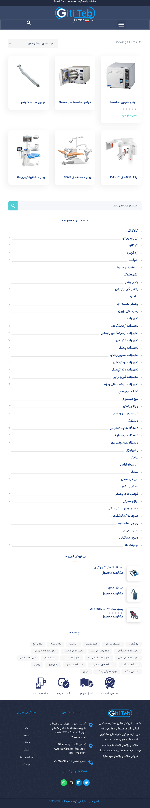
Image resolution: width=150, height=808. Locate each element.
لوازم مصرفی (130, 501)
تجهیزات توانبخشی (125, 362)
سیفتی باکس (129, 486)
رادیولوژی (132, 450)
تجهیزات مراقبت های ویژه (121, 384)
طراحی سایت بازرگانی (89, 801)
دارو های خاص (28, 658)
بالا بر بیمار (55, 644)
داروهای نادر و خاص (124, 413)
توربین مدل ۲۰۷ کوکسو (33, 103)
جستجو (13, 205)
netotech (54, 801)
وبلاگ (26, 750)
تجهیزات (132, 318)
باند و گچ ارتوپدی (126, 289)
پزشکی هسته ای (127, 304)
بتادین (134, 296)
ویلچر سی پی (129, 530)
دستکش (132, 421)
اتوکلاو (133, 245)
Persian (79, 20)
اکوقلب (133, 260)
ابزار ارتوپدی (130, 238)
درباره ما (26, 735)
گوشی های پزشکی (126, 494)
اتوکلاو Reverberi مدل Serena (75, 103)
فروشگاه (26, 764)
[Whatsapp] (64, 782)
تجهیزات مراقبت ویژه (99, 658)
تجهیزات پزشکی (128, 347)
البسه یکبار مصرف (127, 267)
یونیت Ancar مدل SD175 (77, 178)
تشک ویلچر (49, 658)
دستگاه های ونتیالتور (124, 442)
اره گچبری (132, 252)
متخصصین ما (26, 757)
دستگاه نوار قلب (130, 665)
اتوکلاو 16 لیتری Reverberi (123, 103)
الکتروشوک (131, 274)
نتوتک (66, 801)
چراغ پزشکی (130, 406)
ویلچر (86, 672)
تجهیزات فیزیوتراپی (125, 377)
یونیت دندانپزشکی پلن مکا (31, 178)
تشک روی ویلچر (127, 391)
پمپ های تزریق (128, 311)
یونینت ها (131, 545)
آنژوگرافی (132, 231)
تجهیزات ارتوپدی (127, 340)
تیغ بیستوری (130, 399)
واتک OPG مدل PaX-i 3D (123, 178)
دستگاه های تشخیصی (124, 428)
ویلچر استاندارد (128, 523)
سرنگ (134, 472)
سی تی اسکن (129, 479)
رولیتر (134, 457)
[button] (121, 24)
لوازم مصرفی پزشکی (107, 672)
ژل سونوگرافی (129, 464)
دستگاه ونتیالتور (74, 665)
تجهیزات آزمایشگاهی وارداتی (119, 333)
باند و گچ (37, 644)
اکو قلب (73, 644)
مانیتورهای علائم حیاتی (123, 508)
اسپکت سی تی (113, 644)
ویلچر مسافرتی (128, 537)
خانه (26, 728)
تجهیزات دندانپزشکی (124, 369)
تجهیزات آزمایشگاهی (124, 326)
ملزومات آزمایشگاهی (124, 516)
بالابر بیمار (131, 282)
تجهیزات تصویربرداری (124, 355)
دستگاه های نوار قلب (124, 435)
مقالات (26, 742)
